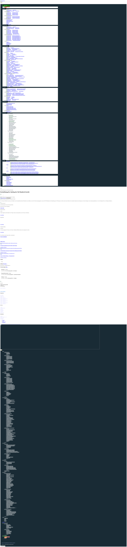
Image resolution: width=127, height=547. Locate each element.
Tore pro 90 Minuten (9, 478)
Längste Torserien (8, 481)
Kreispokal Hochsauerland (10, 389)
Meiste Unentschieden (9, 491)
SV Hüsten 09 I (8, 406)
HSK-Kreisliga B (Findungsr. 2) (10, 386)
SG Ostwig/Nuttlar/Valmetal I (10, 429)
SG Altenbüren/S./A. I (9, 439)
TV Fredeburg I (8, 407)
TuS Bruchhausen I (9, 426)
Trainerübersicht (8, 446)
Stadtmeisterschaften (9, 365)
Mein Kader (8, 530)
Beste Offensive (8, 493)
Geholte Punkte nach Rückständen (11, 511)
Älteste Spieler (8, 487)
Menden (5, 537)
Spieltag (3, 522)
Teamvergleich (8, 394)
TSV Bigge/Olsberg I (9, 433)
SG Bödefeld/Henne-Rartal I (10, 403)
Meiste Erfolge (8, 495)
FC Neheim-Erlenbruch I (9, 415)
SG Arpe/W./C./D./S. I (9, 430)
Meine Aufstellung (9, 531)
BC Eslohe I (8, 408)
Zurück (7, 359)
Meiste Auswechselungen (10, 485)
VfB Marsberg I (8, 409)
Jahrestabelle (8, 510)
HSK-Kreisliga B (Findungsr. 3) (10, 387)
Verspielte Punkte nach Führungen (11, 512)
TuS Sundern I (8, 402)
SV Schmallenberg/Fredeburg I (10, 401)
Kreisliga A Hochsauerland (10, 361)
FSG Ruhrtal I (8, 414)
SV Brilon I (7, 405)
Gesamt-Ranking (8, 533)
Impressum (3, 322)
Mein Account (8, 524)
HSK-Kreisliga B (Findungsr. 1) (10, 385)
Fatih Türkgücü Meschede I (10, 410)
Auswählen (2, 224)
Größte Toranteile (8, 482)
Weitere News (2, 241)
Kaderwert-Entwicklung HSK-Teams (11, 469)
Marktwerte (8, 367)
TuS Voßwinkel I (8, 421)
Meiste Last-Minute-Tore (9, 479)
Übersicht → (5, 263)
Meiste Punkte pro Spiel (9, 496)
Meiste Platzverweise (9, 505)
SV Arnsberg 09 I (8, 422)
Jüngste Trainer (8, 497)
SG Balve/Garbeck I (9, 425)
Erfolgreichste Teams (9, 501)
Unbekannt (7, 455)
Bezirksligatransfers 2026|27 (10, 450)
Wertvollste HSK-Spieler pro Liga (11, 468)
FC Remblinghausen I (9, 435)
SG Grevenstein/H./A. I (9, 423)
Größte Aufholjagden (9, 514)
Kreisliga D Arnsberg (9, 380)
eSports (5, 520)
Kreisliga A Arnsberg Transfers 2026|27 (12, 451)
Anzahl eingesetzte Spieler (10, 502)
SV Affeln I (7, 416)
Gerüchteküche (8, 447)
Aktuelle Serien (8, 500)
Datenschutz (4, 321)
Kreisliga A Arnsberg (9, 356)
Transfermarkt (8, 532)
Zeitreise (7, 369)
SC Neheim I (8, 399)
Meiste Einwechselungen (9, 484)
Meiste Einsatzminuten (9, 483)
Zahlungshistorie (8, 525)
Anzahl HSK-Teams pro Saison (10, 507)
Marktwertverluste (9, 463)
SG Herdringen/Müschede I (10, 411)
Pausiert (7, 456)
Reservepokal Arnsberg (9, 382)
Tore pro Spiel (8, 477)
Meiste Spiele (8, 474)
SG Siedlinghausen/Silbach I (10, 434)
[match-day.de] (2, 0)
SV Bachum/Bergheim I (9, 418)
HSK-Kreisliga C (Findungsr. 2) (10, 388)
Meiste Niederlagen (9, 492)
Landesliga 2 (8, 353)
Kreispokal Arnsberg (9, 381)
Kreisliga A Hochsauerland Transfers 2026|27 (12, 452)
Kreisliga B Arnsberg (9, 357)
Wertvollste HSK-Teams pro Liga (10, 467)
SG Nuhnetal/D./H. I (9, 437)
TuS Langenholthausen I (9, 417)
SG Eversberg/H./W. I (9, 431)
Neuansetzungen (8, 393)
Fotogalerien (6, 518)
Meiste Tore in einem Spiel (10, 476)
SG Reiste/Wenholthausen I (10, 438)
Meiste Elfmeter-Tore (9, 480)
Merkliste (7, 395)
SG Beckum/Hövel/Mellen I (10, 419)
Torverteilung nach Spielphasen (10, 513)
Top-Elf (7, 368)
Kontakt (3, 320)
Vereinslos (7, 454)
